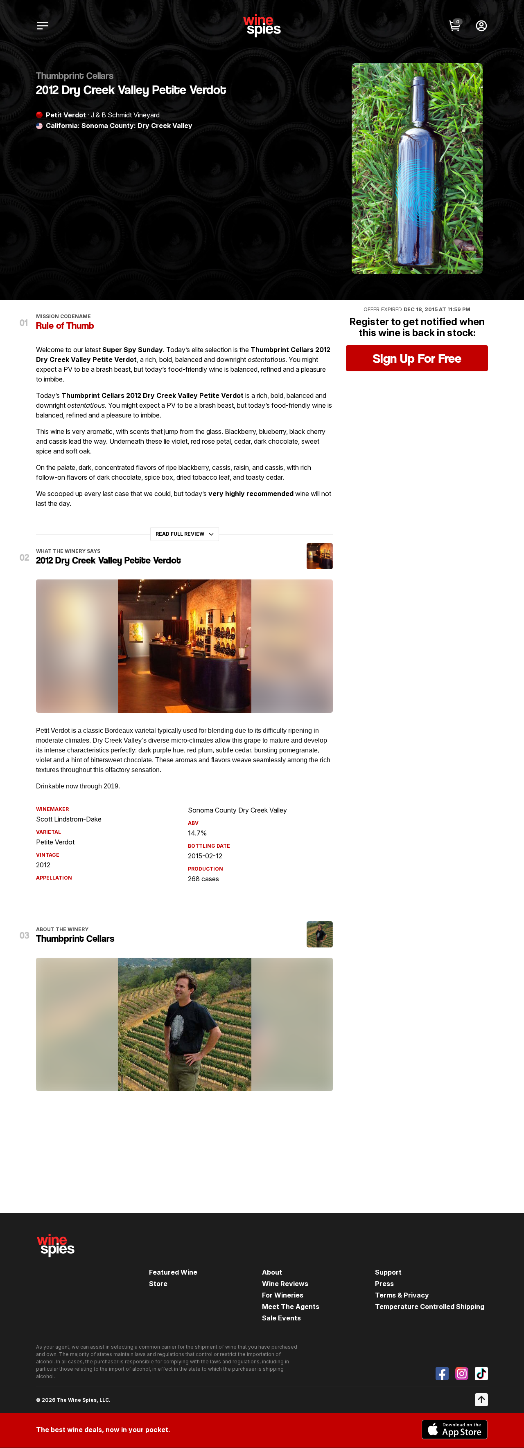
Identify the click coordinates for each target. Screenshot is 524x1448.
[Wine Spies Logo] (55, 1263)
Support (388, 1272)
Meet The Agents (290, 1306)
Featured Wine (173, 1272)
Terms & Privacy (402, 1295)
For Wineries (282, 1295)
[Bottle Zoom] (469, 76)
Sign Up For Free (417, 358)
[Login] (481, 26)
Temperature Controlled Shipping (429, 1306)
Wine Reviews (285, 1284)
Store (158, 1284)
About (272, 1272)
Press (384, 1284)
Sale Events (281, 1318)
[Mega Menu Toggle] (42, 26)
